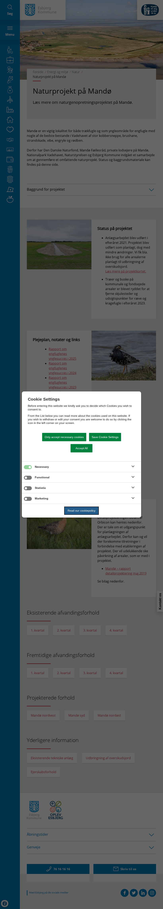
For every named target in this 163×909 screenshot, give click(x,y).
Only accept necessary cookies (64, 437)
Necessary (42, 466)
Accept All (82, 448)
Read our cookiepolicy (81, 510)
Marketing (41, 498)
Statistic (40, 487)
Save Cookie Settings (105, 437)
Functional (42, 477)
